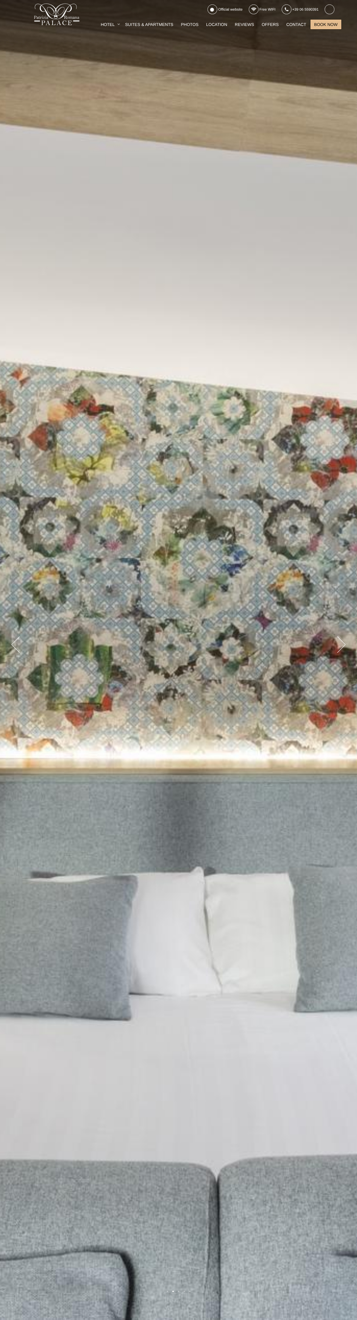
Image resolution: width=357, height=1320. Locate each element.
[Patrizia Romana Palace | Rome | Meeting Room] (189, 1291)
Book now (325, 24)
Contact (296, 24)
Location (216, 24)
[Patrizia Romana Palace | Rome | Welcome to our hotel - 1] (167, 1291)
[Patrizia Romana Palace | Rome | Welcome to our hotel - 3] (178, 1291)
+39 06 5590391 (305, 9)
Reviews (244, 24)
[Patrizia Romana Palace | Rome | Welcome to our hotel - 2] (173, 1291)
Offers (270, 24)
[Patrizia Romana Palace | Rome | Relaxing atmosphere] (184, 1291)
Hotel (108, 24)
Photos (190, 24)
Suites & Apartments (149, 24)
